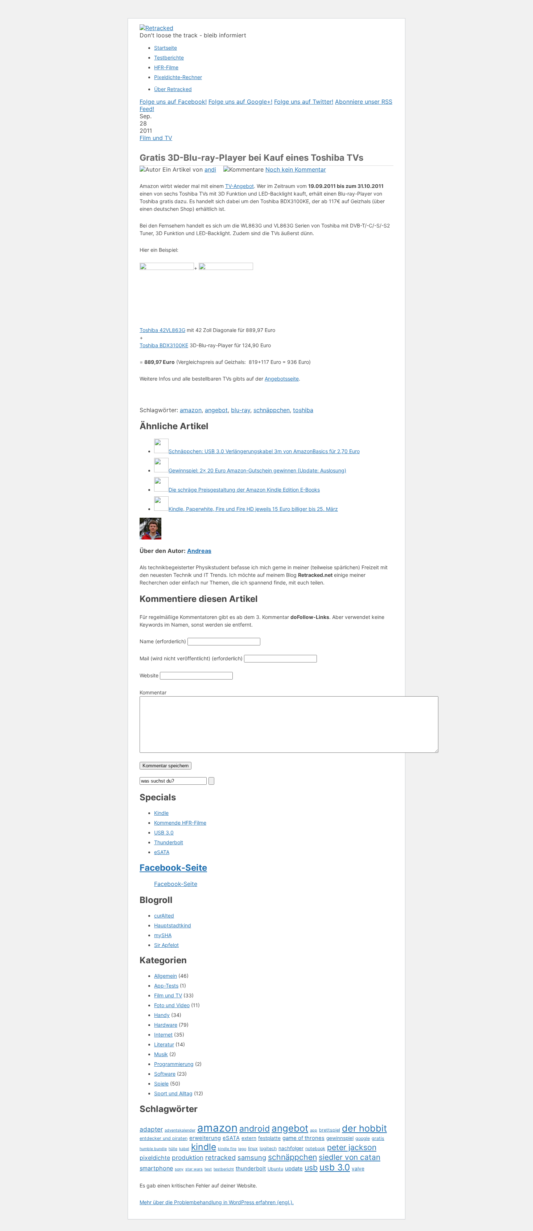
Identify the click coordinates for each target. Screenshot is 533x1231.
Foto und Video (172, 1005)
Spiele (161, 1083)
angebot (216, 410)
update (294, 1168)
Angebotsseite (282, 379)
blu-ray (240, 410)
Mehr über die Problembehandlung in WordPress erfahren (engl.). (217, 1202)
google (362, 1138)
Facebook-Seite (173, 867)
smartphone (156, 1168)
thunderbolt (251, 1168)
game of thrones (303, 1138)
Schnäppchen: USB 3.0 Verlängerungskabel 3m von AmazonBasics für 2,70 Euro (264, 451)
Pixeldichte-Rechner (178, 77)
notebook (315, 1148)
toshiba (303, 410)
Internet (163, 1034)
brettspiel (329, 1130)
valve (358, 1168)
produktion (187, 1157)
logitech (268, 1148)
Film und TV (156, 137)
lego (242, 1148)
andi (210, 169)
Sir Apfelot (166, 945)
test (208, 1169)
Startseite (165, 48)
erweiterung (205, 1138)
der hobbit (364, 1128)
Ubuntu (275, 1168)
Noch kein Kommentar (295, 169)
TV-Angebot (239, 186)
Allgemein (165, 976)
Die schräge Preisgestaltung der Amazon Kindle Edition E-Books (244, 490)
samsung (251, 1157)
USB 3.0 (164, 832)
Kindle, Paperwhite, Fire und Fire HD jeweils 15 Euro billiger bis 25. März (253, 509)
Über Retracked (173, 89)
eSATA (161, 852)
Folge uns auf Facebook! (173, 101)
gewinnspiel (340, 1138)
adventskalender (180, 1130)
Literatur (164, 1044)
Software (164, 1074)
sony (179, 1169)
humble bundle (153, 1148)
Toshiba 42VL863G (162, 330)
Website (149, 675)
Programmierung (174, 1064)
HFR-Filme (166, 67)
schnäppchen (271, 410)
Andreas (199, 550)
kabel (184, 1148)
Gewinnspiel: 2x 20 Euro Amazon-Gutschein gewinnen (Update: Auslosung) (257, 470)
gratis (378, 1138)
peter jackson (351, 1147)
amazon (191, 410)
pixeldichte (155, 1157)
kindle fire (227, 1148)
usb (311, 1167)
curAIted (164, 915)
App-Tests (166, 985)
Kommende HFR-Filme (180, 823)
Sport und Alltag (173, 1093)
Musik (161, 1054)
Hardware (165, 1025)
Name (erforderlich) (163, 641)
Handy (162, 1015)
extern (248, 1138)
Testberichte (169, 57)
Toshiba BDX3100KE (164, 345)
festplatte (269, 1138)
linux (253, 1148)
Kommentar (153, 692)
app (313, 1130)
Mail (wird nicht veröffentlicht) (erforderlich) (191, 658)
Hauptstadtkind (172, 925)
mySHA (163, 935)
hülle (173, 1148)
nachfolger (290, 1148)
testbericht (224, 1169)
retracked (220, 1157)
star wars (194, 1169)
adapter (151, 1129)
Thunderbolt (168, 842)
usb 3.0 (334, 1167)
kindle (203, 1146)
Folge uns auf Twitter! (303, 101)
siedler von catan (349, 1157)
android (254, 1128)
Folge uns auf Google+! (240, 101)
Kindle (161, 813)
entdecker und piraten (163, 1138)
